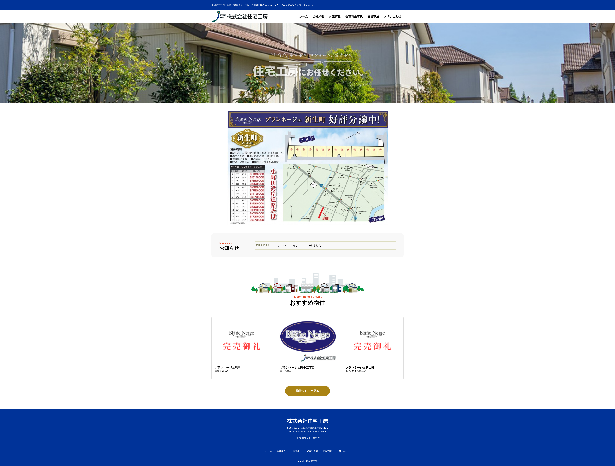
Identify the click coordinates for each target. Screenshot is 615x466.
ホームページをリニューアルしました (299, 245)
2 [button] (310, 98)
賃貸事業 (373, 16)
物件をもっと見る (307, 390)
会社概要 (318, 16)
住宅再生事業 (354, 16)
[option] (307, 63)
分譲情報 (335, 16)
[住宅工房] (239, 16)
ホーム (303, 16)
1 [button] (305, 98)
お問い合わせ (392, 16)
